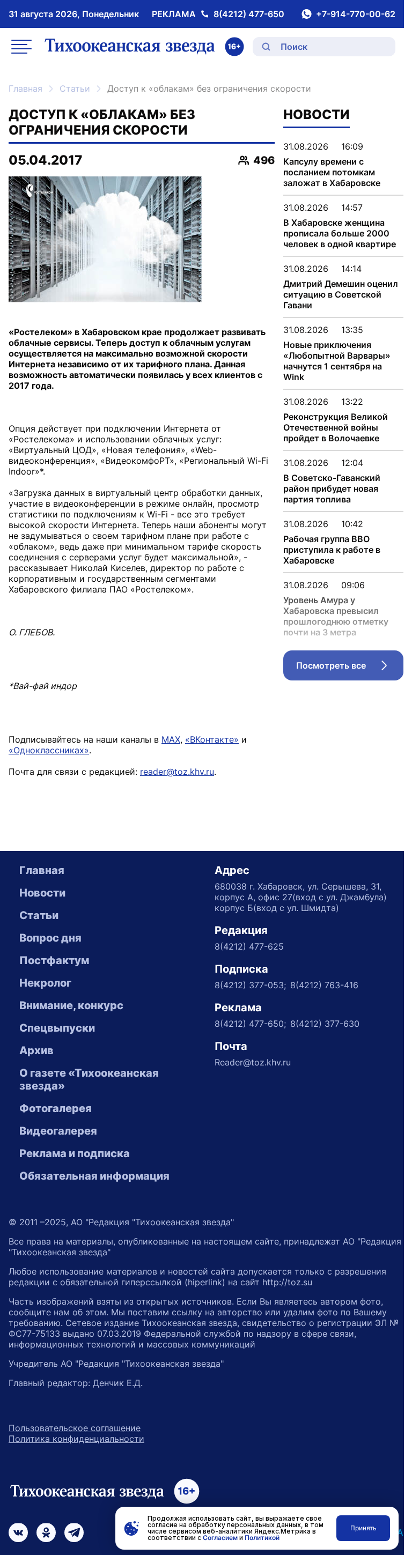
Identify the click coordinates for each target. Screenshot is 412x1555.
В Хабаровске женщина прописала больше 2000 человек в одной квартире (339, 233)
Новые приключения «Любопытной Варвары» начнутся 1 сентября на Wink (337, 360)
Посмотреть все (349, 668)
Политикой (262, 1538)
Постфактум (54, 960)
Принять (363, 1528)
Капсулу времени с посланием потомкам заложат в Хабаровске (331, 172)
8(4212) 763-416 (324, 985)
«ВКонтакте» (212, 739)
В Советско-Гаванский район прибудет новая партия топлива (331, 488)
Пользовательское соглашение (75, 1428)
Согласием (220, 1538)
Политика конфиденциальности (76, 1438)
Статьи (75, 88)
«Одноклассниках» (49, 750)
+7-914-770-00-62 (355, 14)
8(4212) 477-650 (249, 14)
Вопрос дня (50, 937)
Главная (25, 88)
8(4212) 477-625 (249, 946)
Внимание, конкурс (71, 1005)
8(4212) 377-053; (250, 985)
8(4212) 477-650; (250, 1023)
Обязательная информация (94, 1175)
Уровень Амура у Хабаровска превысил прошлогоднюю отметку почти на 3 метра (335, 616)
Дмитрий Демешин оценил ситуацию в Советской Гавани (340, 294)
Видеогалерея (58, 1130)
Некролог (45, 982)
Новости (42, 892)
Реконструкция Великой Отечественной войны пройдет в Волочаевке (335, 427)
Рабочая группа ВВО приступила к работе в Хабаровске (331, 550)
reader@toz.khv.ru (177, 771)
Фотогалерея (55, 1108)
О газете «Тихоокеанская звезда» (89, 1079)
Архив (36, 1050)
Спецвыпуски (57, 1027)
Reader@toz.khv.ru (253, 1062)
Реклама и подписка (74, 1153)
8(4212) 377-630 (324, 1023)
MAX (170, 739)
